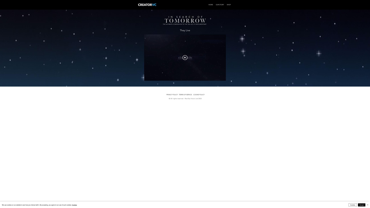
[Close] (368, 204)
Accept (362, 205)
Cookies (74, 205)
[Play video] (185, 57)
